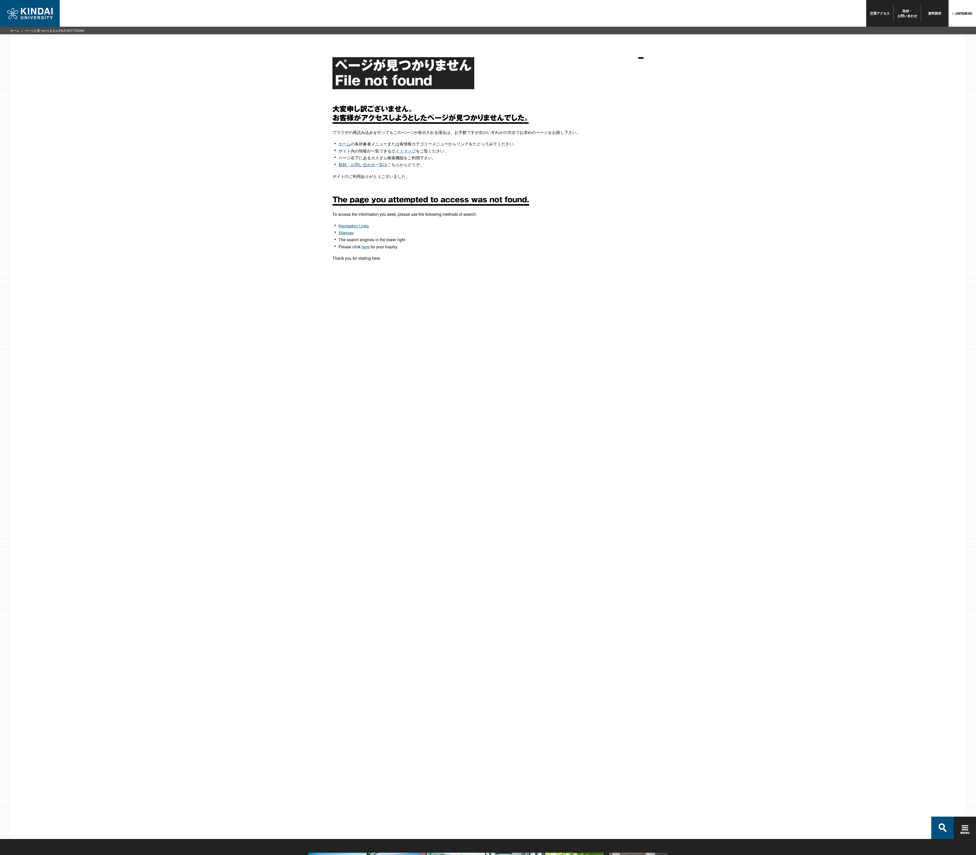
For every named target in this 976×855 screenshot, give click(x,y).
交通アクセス (880, 13)
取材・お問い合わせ (907, 13)
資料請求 (934, 13)
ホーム (14, 30)
